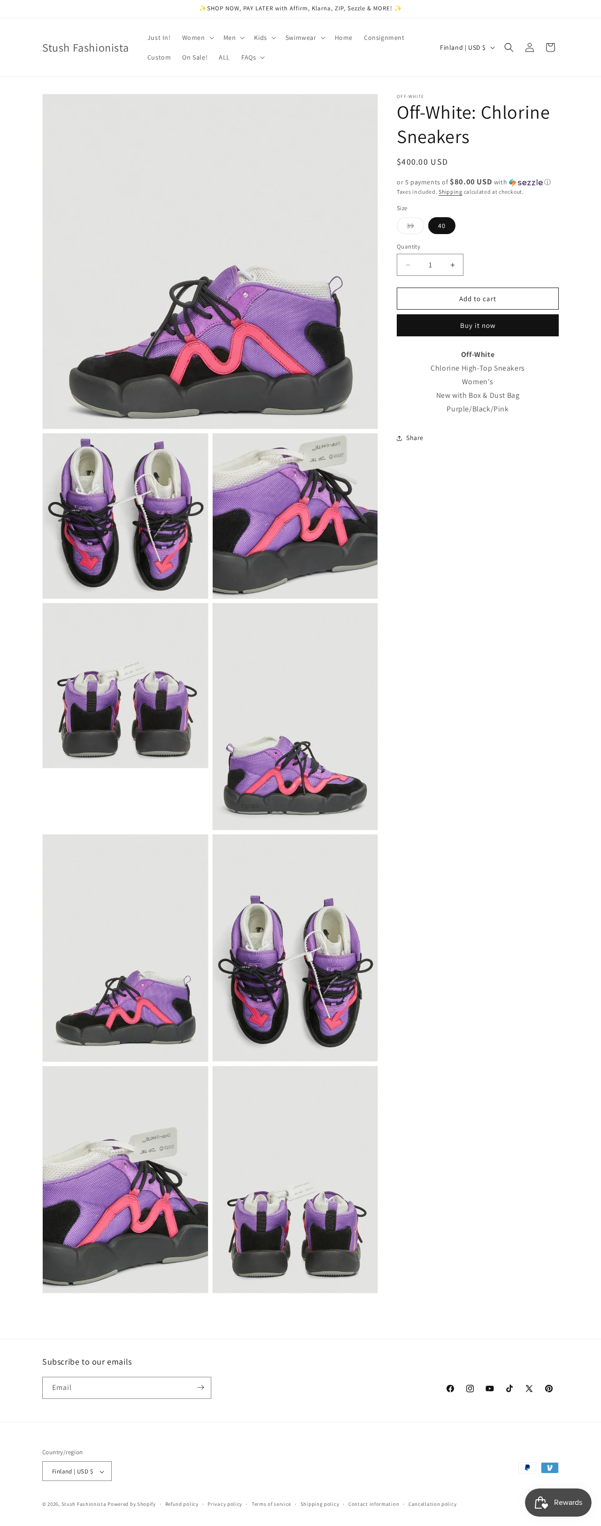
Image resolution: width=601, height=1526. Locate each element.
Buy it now (478, 325)
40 (442, 225)
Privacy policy (225, 1504)
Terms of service (271, 1504)
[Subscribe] (200, 1387)
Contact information (373, 1504)
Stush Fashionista (84, 1504)
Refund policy (182, 1504)
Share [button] (415, 437)
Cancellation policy (432, 1504)
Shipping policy (319, 1504)
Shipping (450, 191)
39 (415, 227)
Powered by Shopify (132, 1504)
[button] (197, 37)
